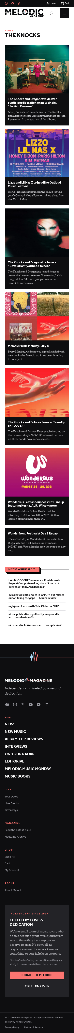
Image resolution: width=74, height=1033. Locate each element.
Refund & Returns (33, 1028)
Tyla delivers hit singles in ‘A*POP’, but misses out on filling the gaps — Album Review (36, 596)
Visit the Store (37, 986)
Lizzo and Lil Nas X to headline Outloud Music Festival (34, 184)
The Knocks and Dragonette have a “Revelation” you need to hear (32, 264)
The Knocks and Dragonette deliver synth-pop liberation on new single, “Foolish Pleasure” (32, 102)
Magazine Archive (15, 837)
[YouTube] (30, 704)
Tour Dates (11, 796)
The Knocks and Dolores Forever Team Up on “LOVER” (36, 424)
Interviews (16, 746)
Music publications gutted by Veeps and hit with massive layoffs (34, 616)
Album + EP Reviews (24, 739)
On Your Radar (19, 754)
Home (9, 31)
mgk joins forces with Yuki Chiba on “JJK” (33, 606)
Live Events (12, 803)
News (10, 724)
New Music (15, 732)
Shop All (10, 857)
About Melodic (13, 890)
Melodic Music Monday (28, 769)
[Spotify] (38, 704)
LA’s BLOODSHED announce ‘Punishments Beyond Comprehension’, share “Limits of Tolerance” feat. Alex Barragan (34, 583)
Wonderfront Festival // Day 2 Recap (32, 534)
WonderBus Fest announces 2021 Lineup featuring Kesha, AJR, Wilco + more (36, 504)
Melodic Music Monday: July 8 (28, 346)
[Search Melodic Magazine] (52, 13)
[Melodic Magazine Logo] (24, 13)
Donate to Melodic (37, 975)
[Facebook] (12, 3)
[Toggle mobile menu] (64, 13)
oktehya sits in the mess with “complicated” (35, 625)
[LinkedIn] (46, 704)
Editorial (14, 761)
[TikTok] (19, 3)
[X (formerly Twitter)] (23, 704)
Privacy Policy (12, 1028)
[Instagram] (6, 3)
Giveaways (11, 810)
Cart (7, 863)
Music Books (18, 776)
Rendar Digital (23, 1021)
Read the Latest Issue (18, 830)
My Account (12, 870)
